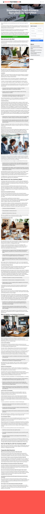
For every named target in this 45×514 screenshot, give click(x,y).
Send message (36, 40)
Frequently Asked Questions (35, 55)
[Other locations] (41, 2)
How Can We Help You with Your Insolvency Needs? (36, 53)
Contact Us (22, 15)
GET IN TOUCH (15, 36)
